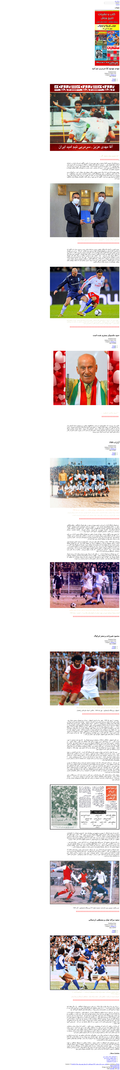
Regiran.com (116, 1067)
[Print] (114, 79)
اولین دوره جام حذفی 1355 (100, 1064)
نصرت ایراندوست (111, 1061)
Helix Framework (114, 1065)
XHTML (112, 1068)
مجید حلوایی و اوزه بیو (110, 1058)
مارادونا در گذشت (111, 1059)
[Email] (114, 80)
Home (117, 1064)
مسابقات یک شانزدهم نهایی (85, 1064)
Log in (117, 4)
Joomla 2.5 (113, 75)
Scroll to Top (74, 1064)
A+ (116, 1)
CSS (118, 1068)
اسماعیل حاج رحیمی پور (109, 1056)
